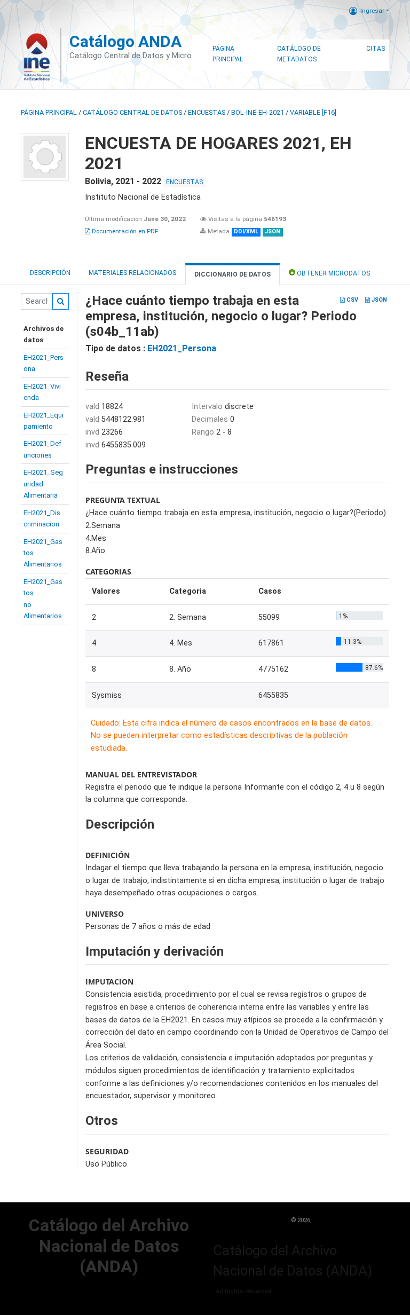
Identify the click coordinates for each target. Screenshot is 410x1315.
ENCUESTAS (206, 112)
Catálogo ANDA (125, 41)
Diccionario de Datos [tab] (232, 274)
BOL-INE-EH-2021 (257, 112)
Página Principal (227, 54)
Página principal (49, 112)
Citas (375, 48)
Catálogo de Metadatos (299, 54)
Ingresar (372, 10)
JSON (378, 299)
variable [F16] (313, 112)
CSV (351, 299)
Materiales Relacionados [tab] (132, 273)
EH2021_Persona (181, 348)
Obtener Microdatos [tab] (332, 273)
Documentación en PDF (124, 231)
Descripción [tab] (50, 273)
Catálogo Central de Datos (132, 112)
